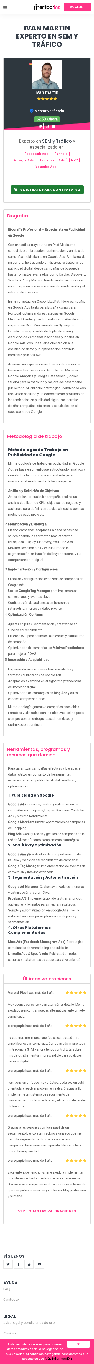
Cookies (9, 1333)
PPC (74, 160)
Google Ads (24, 160)
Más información (58, 1358)
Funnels (61, 154)
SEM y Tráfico (57, 141)
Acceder (77, 7)
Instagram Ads (52, 160)
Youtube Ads (46, 167)
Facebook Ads (36, 154)
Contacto (11, 1299)
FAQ (6, 1289)
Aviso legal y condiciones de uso (29, 1322)
